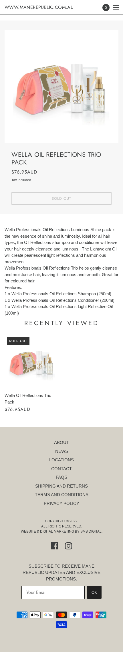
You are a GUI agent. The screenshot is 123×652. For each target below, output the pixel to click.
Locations (61, 459)
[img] (54, 546)
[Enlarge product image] (61, 86)
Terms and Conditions (61, 494)
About (61, 442)
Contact (61, 468)
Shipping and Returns (61, 486)
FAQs (61, 477)
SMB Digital (91, 531)
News (61, 451)
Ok (94, 592)
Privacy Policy (61, 503)
